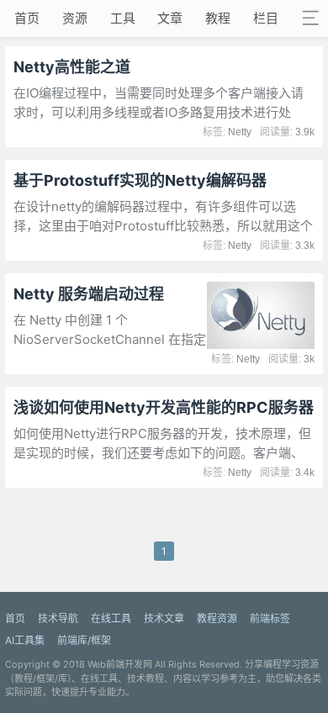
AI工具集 (25, 640)
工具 (122, 18)
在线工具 (111, 618)
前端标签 (270, 618)
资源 (74, 18)
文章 (170, 18)
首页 (27, 18)
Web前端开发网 (119, 664)
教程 (217, 18)
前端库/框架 (84, 640)
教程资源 (217, 618)
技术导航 (58, 618)
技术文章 (164, 618)
